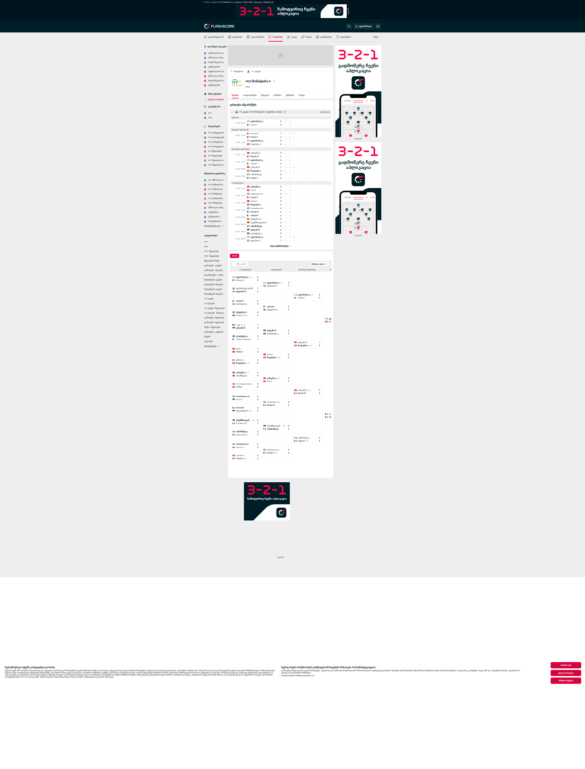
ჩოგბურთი (238, 71)
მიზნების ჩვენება (566, 681)
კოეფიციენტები (250, 95)
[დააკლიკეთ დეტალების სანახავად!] (280, 122)
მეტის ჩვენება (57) (212, 226)
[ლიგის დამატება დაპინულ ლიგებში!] (274, 81)
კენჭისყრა (290, 95)
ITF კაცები (256, 71)
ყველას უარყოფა (566, 673)
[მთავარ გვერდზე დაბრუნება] (225, 26)
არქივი (302, 95)
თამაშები (277, 95)
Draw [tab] (234, 256)
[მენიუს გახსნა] (378, 26)
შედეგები (265, 95)
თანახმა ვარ (565, 665)
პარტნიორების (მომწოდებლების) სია (297, 675)
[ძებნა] (349, 26)
